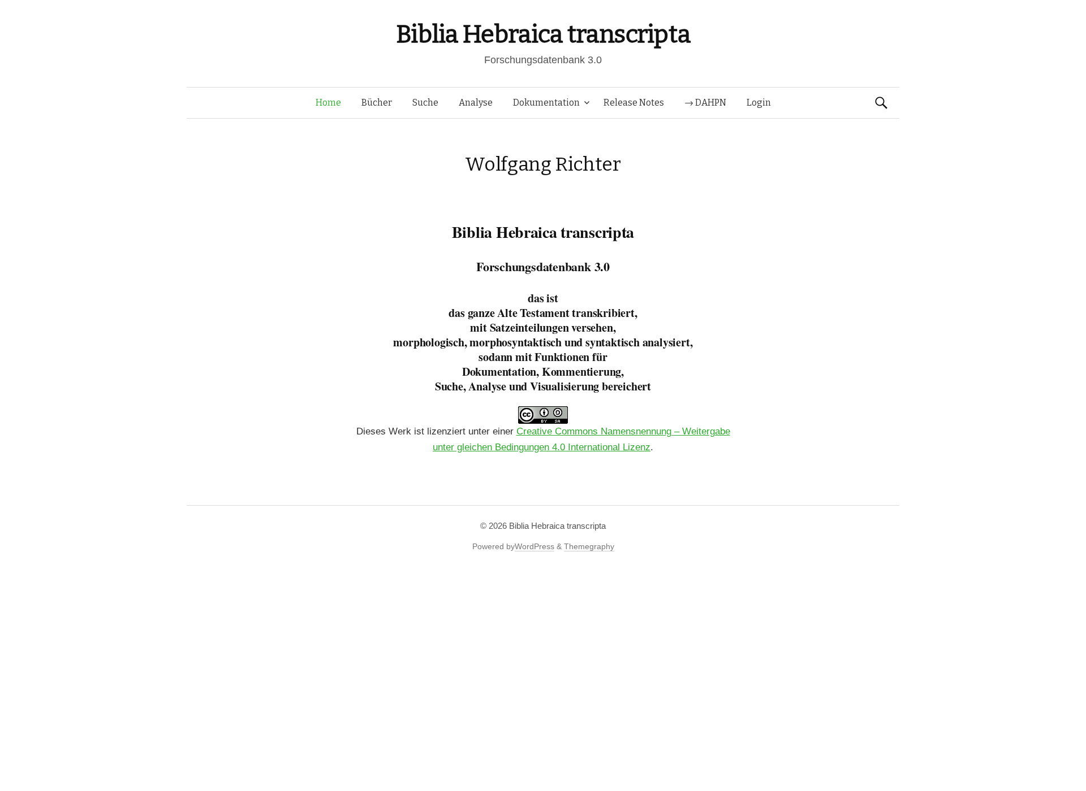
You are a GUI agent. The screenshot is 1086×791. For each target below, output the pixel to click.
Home (328, 102)
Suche (425, 102)
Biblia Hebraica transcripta (543, 34)
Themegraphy (589, 546)
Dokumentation (546, 102)
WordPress (534, 546)
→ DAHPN (705, 102)
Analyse (476, 102)
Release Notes (634, 102)
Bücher (376, 102)
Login (759, 102)
